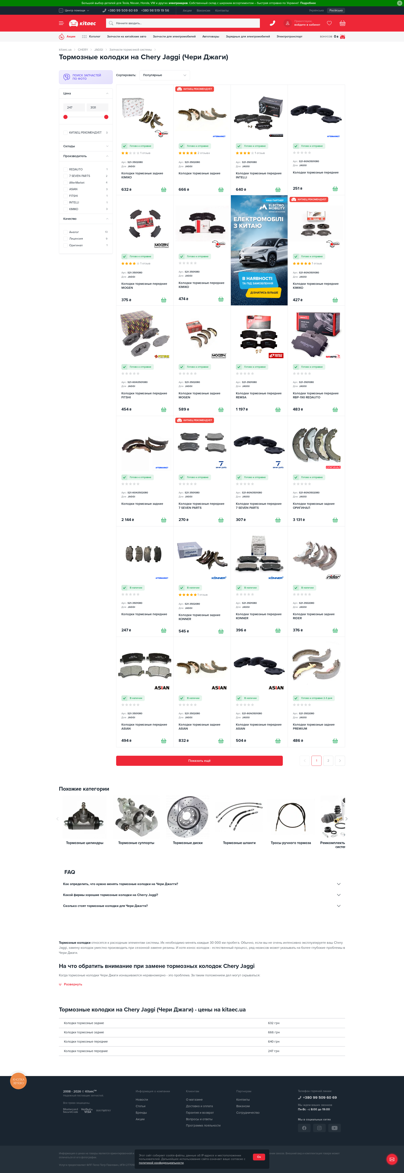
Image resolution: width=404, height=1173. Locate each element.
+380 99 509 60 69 (123, 10)
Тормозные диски (188, 843)
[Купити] (163, 189)
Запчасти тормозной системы (130, 50)
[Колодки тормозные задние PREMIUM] (316, 692)
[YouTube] (334, 1128)
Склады (69, 146)
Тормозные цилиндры (84, 843)
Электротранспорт (289, 36)
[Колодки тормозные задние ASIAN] (202, 692)
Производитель (75, 156)
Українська (316, 10)
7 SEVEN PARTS (88, 176)
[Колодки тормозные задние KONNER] (202, 581)
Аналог (88, 232)
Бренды (141, 1113)
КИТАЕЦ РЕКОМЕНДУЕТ (88, 132)
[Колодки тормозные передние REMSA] (259, 361)
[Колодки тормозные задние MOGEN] (202, 361)
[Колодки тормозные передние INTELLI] (259, 140)
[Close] (399, 3)
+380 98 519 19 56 (155, 10)
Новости (142, 1099)
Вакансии (203, 10)
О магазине (194, 1099)
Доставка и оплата (199, 1106)
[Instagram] (319, 1128)
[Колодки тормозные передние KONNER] (259, 581)
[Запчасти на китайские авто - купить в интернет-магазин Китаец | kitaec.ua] (82, 23)
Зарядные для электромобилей (248, 36)
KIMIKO (88, 209)
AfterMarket (88, 182)
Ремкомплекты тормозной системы (342, 845)
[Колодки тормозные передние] (316, 140)
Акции (187, 10)
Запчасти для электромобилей (174, 36)
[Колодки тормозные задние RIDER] (316, 581)
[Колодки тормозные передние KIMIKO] (202, 250)
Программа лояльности (203, 1125)
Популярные (152, 75)
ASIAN (88, 189)
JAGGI (98, 50)
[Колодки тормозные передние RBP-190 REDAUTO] (316, 361)
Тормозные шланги (239, 843)
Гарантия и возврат (200, 1113)
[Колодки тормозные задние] (202, 140)
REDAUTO (88, 169)
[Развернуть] (70, 984)
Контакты (222, 10)
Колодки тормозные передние (86, 1041)
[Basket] (342, 23)
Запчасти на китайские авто (126, 36)
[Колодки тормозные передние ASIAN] (144, 692)
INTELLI (88, 202)
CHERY (83, 50)
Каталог (94, 36)
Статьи (140, 1106)
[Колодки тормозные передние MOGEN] (144, 250)
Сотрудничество (248, 1113)
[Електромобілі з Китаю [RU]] (259, 250)
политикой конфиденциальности (161, 1163)
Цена (67, 93)
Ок (259, 1157)
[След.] (340, 761)
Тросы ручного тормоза (291, 843)
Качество (70, 219)
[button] (346, 819)
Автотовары (210, 36)
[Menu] (61, 23)
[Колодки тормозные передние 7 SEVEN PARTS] (202, 471)
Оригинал (88, 245)
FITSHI (88, 196)
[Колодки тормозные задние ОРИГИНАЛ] (316, 471)
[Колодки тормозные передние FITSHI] (144, 361)
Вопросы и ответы (199, 1119)
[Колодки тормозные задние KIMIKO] (144, 140)
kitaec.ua (65, 50)
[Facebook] (304, 1128)
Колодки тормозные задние (84, 1023)
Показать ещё (199, 761)
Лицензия (88, 238)
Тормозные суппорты (136, 843)
